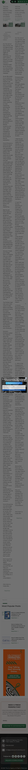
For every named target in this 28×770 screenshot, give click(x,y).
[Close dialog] (25, 378)
